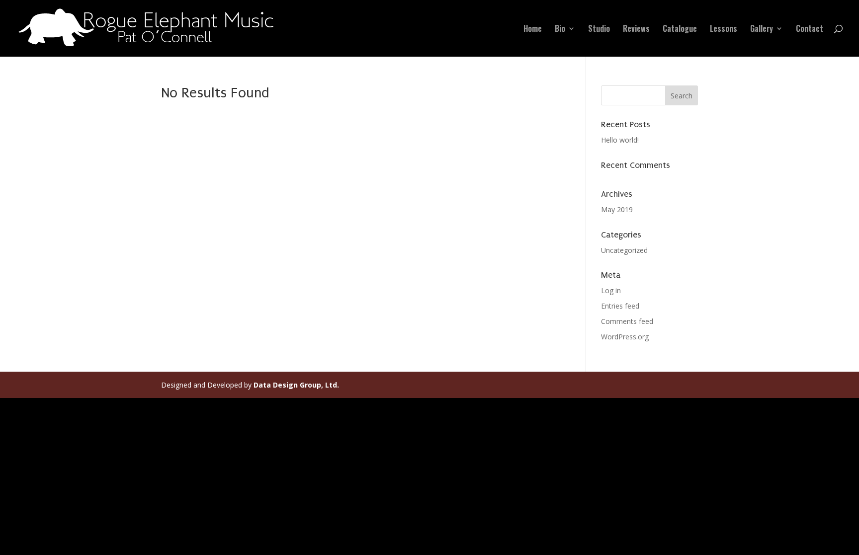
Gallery (761, 29)
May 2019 (617, 209)
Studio (599, 29)
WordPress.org (625, 336)
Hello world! (620, 140)
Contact (809, 29)
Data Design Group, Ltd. (296, 385)
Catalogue (680, 29)
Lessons (723, 29)
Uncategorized (624, 250)
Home (532, 29)
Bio (560, 29)
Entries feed (620, 306)
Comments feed (627, 321)
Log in (611, 290)
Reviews (636, 29)
